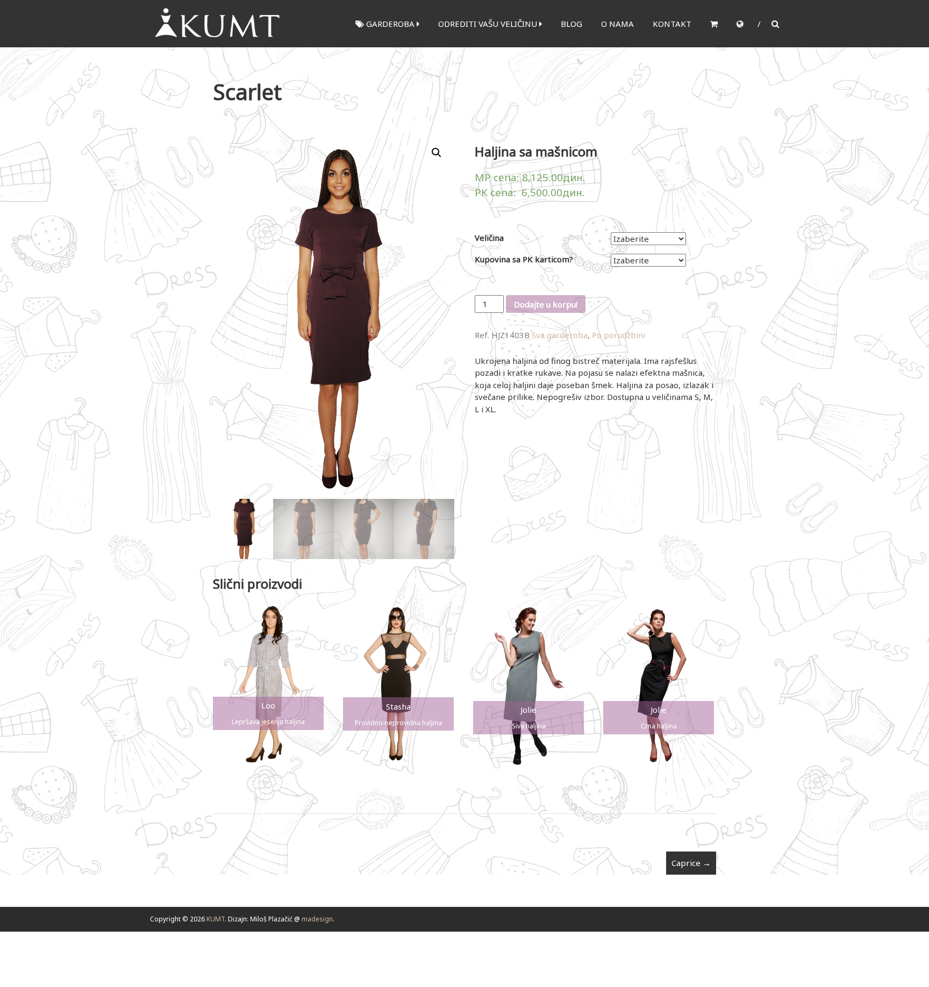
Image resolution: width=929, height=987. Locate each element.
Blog (571, 23)
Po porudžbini (618, 335)
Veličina (489, 237)
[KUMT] (216, 22)
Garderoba (390, 23)
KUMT (215, 919)
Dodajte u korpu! (545, 304)
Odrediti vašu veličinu (488, 23)
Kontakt (672, 23)
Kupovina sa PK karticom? (524, 259)
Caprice (691, 862)
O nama (617, 23)
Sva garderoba (560, 335)
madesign (317, 919)
